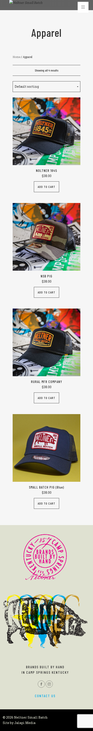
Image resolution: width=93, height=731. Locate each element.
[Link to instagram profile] (49, 684)
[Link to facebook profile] (41, 684)
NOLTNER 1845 (46, 170)
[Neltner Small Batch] (25, 2)
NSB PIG (46, 276)
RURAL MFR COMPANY (46, 381)
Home (16, 57)
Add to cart (46, 187)
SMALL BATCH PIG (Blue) (46, 487)
